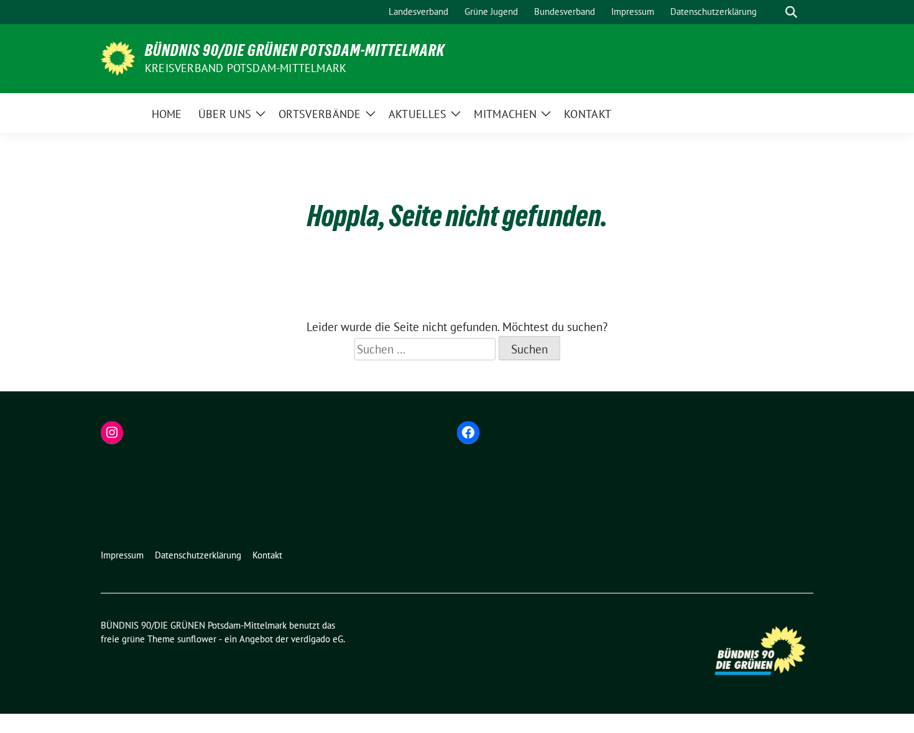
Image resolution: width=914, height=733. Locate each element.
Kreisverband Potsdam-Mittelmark (245, 68)
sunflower (196, 639)
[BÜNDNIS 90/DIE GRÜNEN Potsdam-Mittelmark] (118, 57)
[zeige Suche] (791, 12)
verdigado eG (317, 639)
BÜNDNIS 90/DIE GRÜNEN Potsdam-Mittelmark (295, 50)
